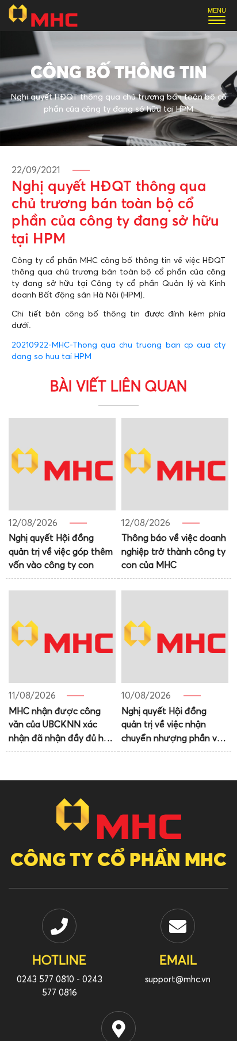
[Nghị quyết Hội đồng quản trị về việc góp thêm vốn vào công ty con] (62, 464)
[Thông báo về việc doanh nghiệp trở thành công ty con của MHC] (174, 464)
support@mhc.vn (178, 979)
